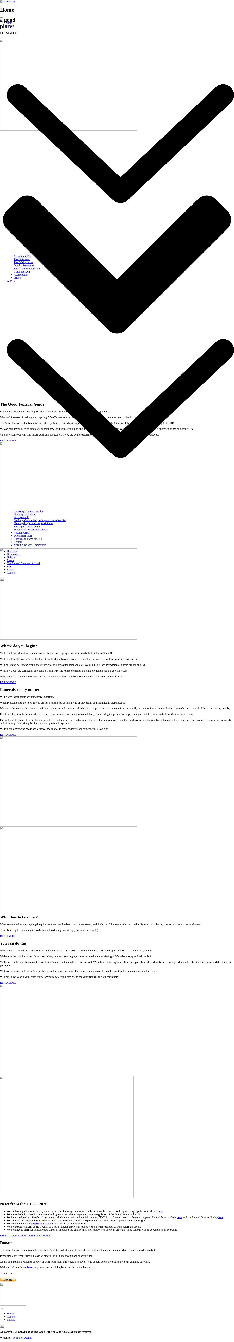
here (160, 1211)
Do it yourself (21, 517)
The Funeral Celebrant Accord (23, 563)
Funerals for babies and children (31, 529)
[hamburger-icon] (1, 17)
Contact (11, 572)
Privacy (18, 277)
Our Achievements (24, 265)
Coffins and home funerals (28, 538)
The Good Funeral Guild (27, 268)
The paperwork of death (27, 526)
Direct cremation (23, 535)
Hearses (18, 541)
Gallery (11, 557)
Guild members (22, 271)
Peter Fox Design (22, 1337)
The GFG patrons (23, 262)
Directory (12, 551)
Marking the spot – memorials (30, 544)
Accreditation (21, 274)
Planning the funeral (24, 514)
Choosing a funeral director (28, 511)
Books (10, 569)
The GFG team (22, 259)
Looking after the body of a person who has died (40, 520)
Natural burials (22, 532)
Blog (9, 566)
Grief (16, 548)
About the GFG (22, 256)
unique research (40, 1223)
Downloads (13, 554)
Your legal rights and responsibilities (33, 523)
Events (10, 560)
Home (10, 22)
